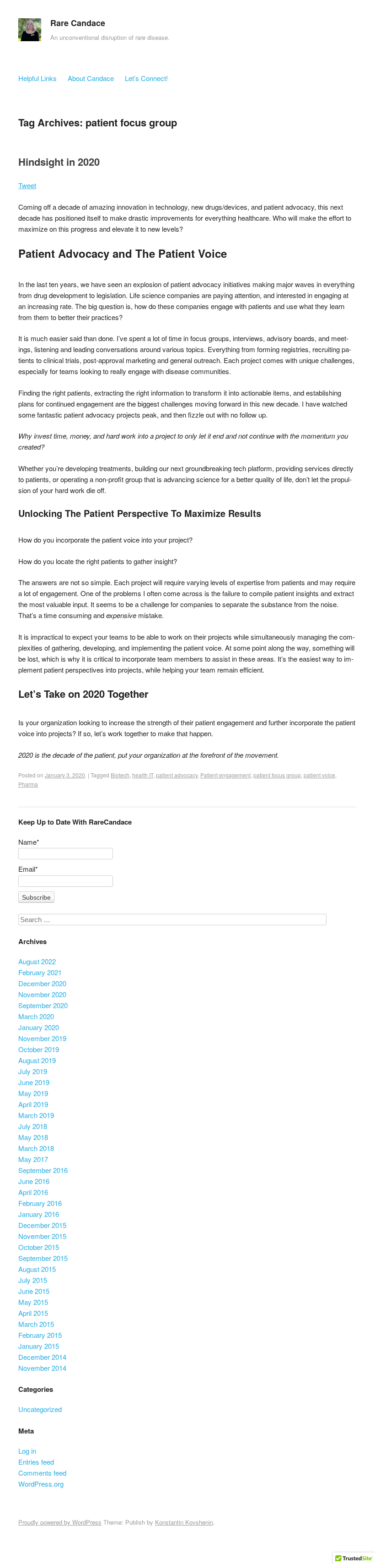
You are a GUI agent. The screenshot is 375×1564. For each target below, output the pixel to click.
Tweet (27, 185)
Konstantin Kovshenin (184, 1522)
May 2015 (33, 1302)
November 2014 (42, 1368)
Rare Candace (77, 23)
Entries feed (36, 1461)
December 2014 (42, 1357)
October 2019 (38, 1049)
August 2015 (37, 1269)
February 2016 (40, 1203)
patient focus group (277, 775)
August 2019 (37, 1060)
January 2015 (38, 1346)
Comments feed (42, 1472)
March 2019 (36, 1115)
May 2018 (33, 1137)
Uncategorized (40, 1409)
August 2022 (37, 961)
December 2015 (42, 1225)
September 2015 (43, 1258)
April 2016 (33, 1192)
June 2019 (33, 1082)
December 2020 (42, 983)
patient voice (319, 775)
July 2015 (32, 1280)
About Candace (91, 78)
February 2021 (40, 972)
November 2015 (42, 1236)
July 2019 (32, 1071)
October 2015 (38, 1247)
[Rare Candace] (29, 32)
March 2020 (36, 1016)
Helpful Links (37, 78)
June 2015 (33, 1291)
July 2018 (32, 1126)
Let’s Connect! (146, 78)
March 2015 (36, 1324)
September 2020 (43, 1005)
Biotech (120, 775)
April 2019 (33, 1104)
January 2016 (38, 1214)
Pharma (28, 784)
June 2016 (33, 1181)
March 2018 (36, 1148)
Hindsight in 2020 (59, 161)
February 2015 (40, 1335)
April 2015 (33, 1313)
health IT (142, 775)
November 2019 (42, 1038)
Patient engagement (225, 775)
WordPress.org (41, 1483)
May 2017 (33, 1159)
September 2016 (43, 1170)
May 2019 (33, 1093)
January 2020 (38, 1027)
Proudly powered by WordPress (60, 1522)
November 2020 (42, 994)
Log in (27, 1450)
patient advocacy (177, 775)
